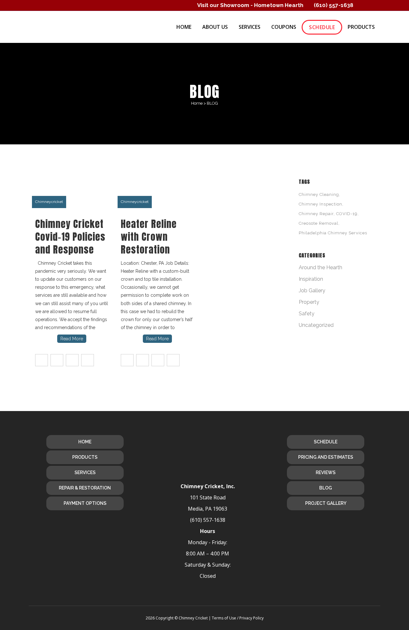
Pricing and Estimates (325, 457)
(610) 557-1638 (333, 5)
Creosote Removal (318, 223)
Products (84, 457)
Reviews (326, 472)
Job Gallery (312, 290)
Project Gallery (325, 503)
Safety (306, 314)
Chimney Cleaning (319, 194)
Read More (71, 338)
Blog (325, 487)
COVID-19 (347, 213)
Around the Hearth (320, 267)
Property (309, 302)
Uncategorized (316, 325)
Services (85, 472)
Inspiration (311, 279)
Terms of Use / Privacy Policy (238, 618)
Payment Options (85, 503)
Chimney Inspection (320, 204)
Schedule (325, 441)
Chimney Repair (316, 213)
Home (197, 103)
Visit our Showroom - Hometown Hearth (250, 5)
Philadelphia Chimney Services (333, 232)
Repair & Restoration (85, 487)
